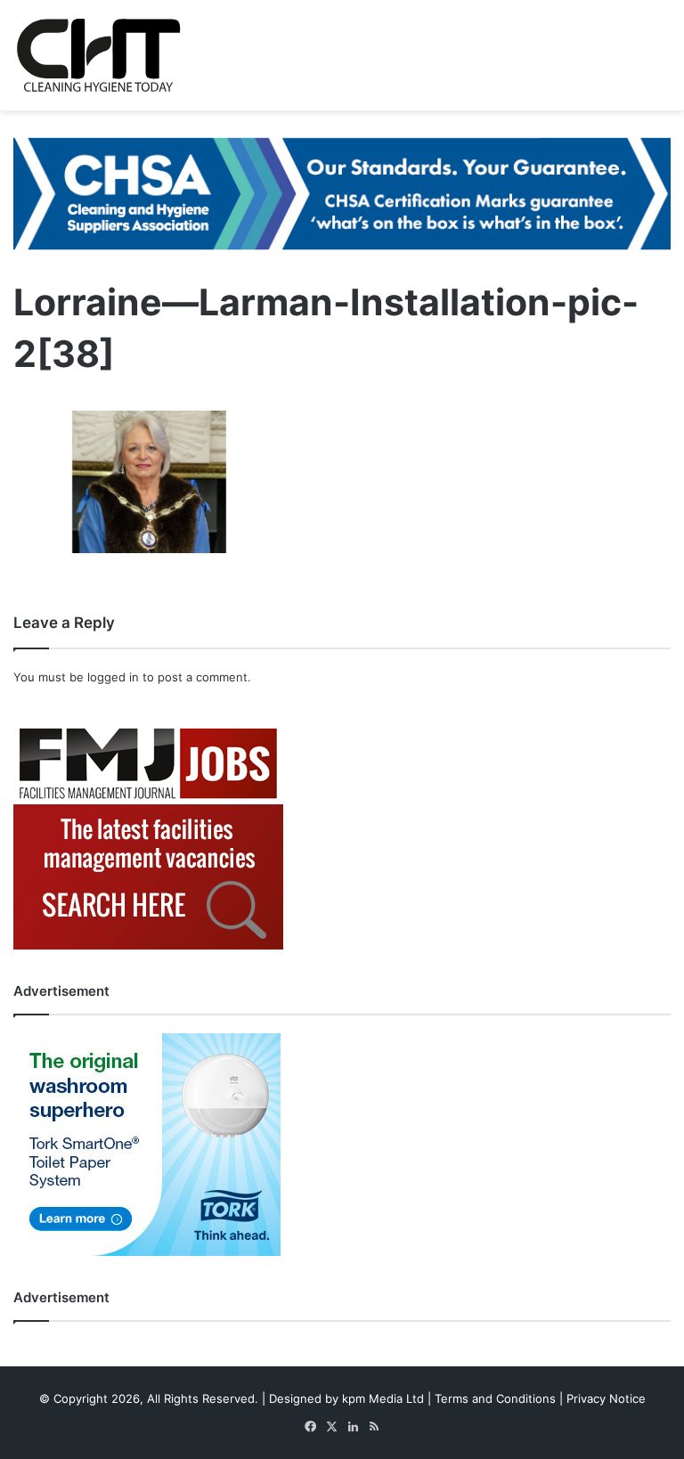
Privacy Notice (606, 1398)
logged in (113, 677)
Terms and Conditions (495, 1398)
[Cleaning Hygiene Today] (98, 55)
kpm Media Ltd (383, 1398)
